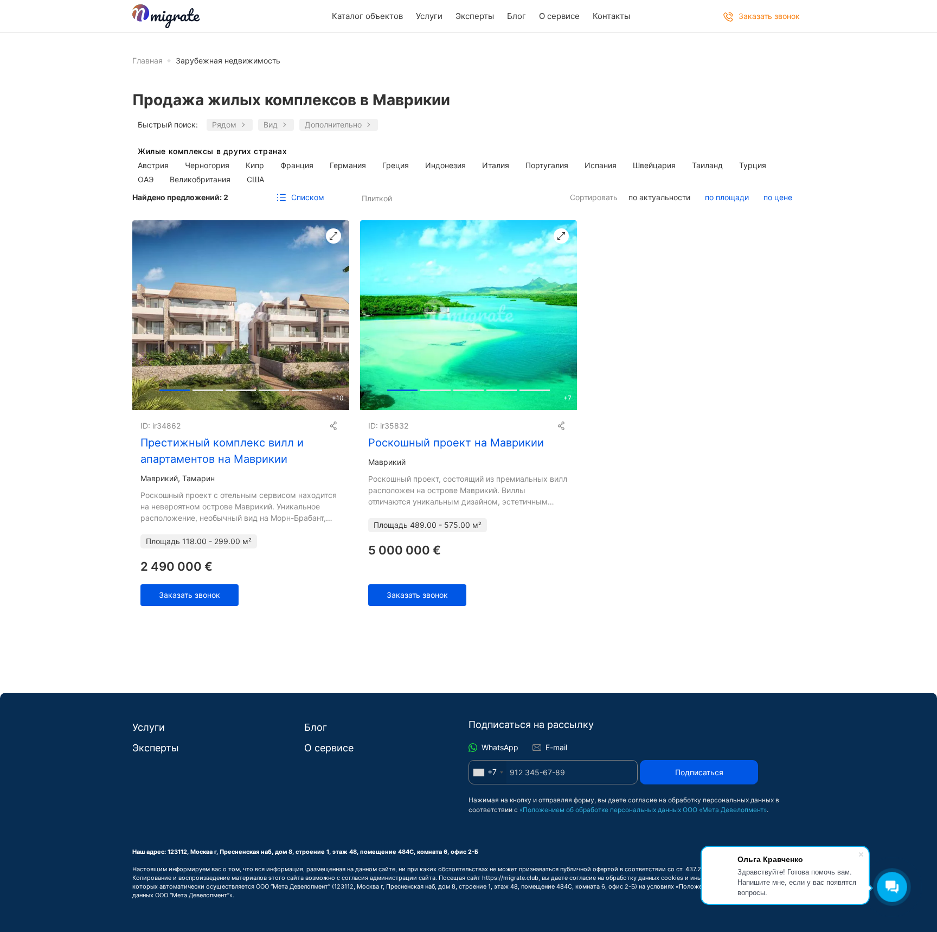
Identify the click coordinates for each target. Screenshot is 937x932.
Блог (516, 16)
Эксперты (474, 16)
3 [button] (274, 387)
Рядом (224, 124)
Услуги (429, 16)
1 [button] (207, 387)
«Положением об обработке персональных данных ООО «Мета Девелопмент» (643, 810)
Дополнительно (333, 124)
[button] (336, 315)
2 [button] (241, 387)
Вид (271, 124)
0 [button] (174, 387)
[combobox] (487, 772)
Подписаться (699, 772)
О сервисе (559, 16)
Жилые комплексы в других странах (212, 151)
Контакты (611, 16)
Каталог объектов (367, 16)
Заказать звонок (189, 594)
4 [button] (307, 387)
